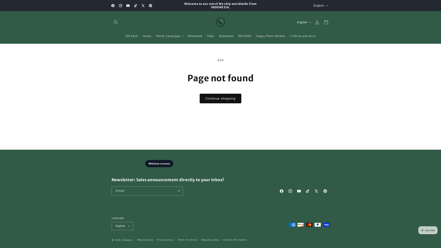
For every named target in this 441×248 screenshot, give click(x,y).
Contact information (235, 240)
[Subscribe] (178, 191)
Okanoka (127, 240)
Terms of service (187, 240)
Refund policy (145, 240)
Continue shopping (220, 98)
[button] (116, 22)
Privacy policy (165, 240)
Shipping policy (210, 240)
